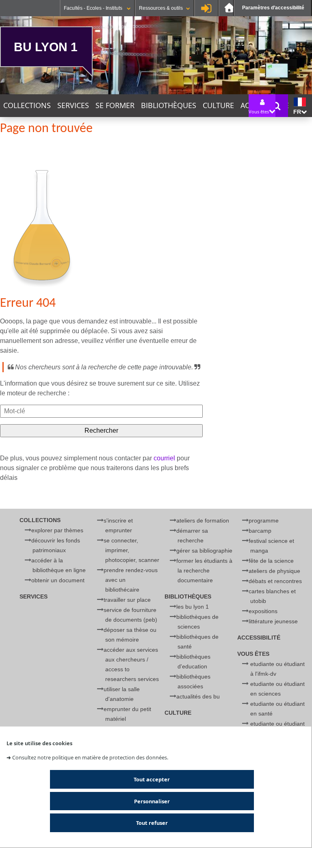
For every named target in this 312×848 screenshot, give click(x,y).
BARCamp (260, 530)
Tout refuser (152, 822)
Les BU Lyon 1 (192, 606)
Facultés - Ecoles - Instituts (94, 8)
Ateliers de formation (202, 520)
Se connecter (206, 8)
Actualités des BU (198, 696)
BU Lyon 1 (46, 47)
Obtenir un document (57, 580)
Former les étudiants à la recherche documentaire (204, 570)
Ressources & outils (161, 8)
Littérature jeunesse (273, 621)
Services (73, 105)
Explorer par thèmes (57, 530)
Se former (114, 105)
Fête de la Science (271, 560)
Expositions (263, 611)
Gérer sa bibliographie (204, 550)
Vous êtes (253, 654)
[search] (101, 411)
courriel (164, 458)
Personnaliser (152, 801)
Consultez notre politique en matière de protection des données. (90, 757)
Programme (264, 520)
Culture (218, 105)
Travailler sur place (127, 599)
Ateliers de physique (274, 571)
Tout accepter (152, 779)
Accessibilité (258, 637)
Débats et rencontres (275, 581)
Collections (27, 105)
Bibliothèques (168, 105)
